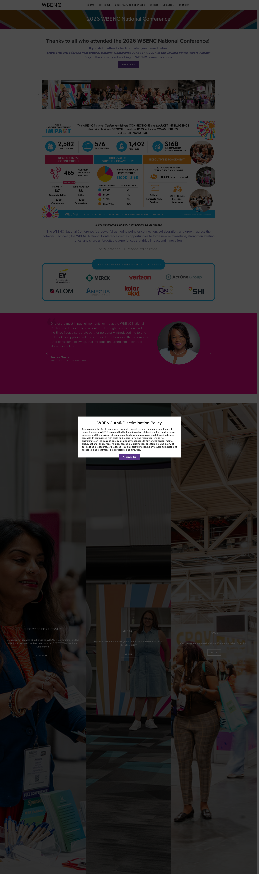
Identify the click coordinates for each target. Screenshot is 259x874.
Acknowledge (129, 457)
